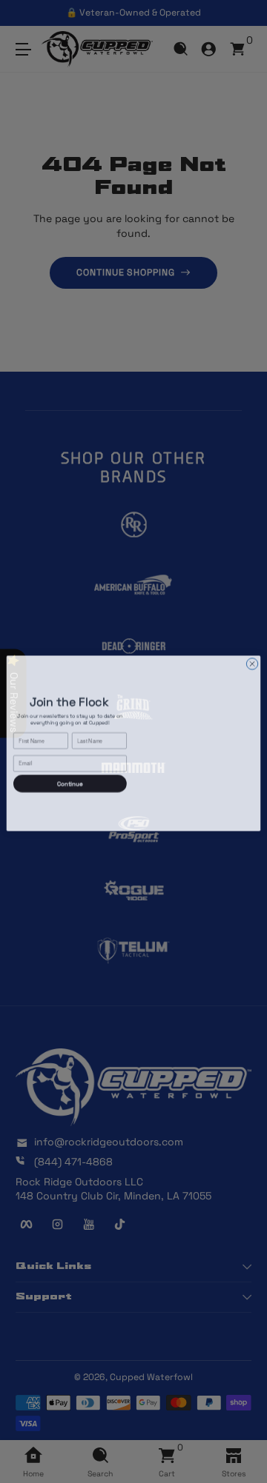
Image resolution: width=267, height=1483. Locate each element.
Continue (70, 782)
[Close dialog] (251, 661)
